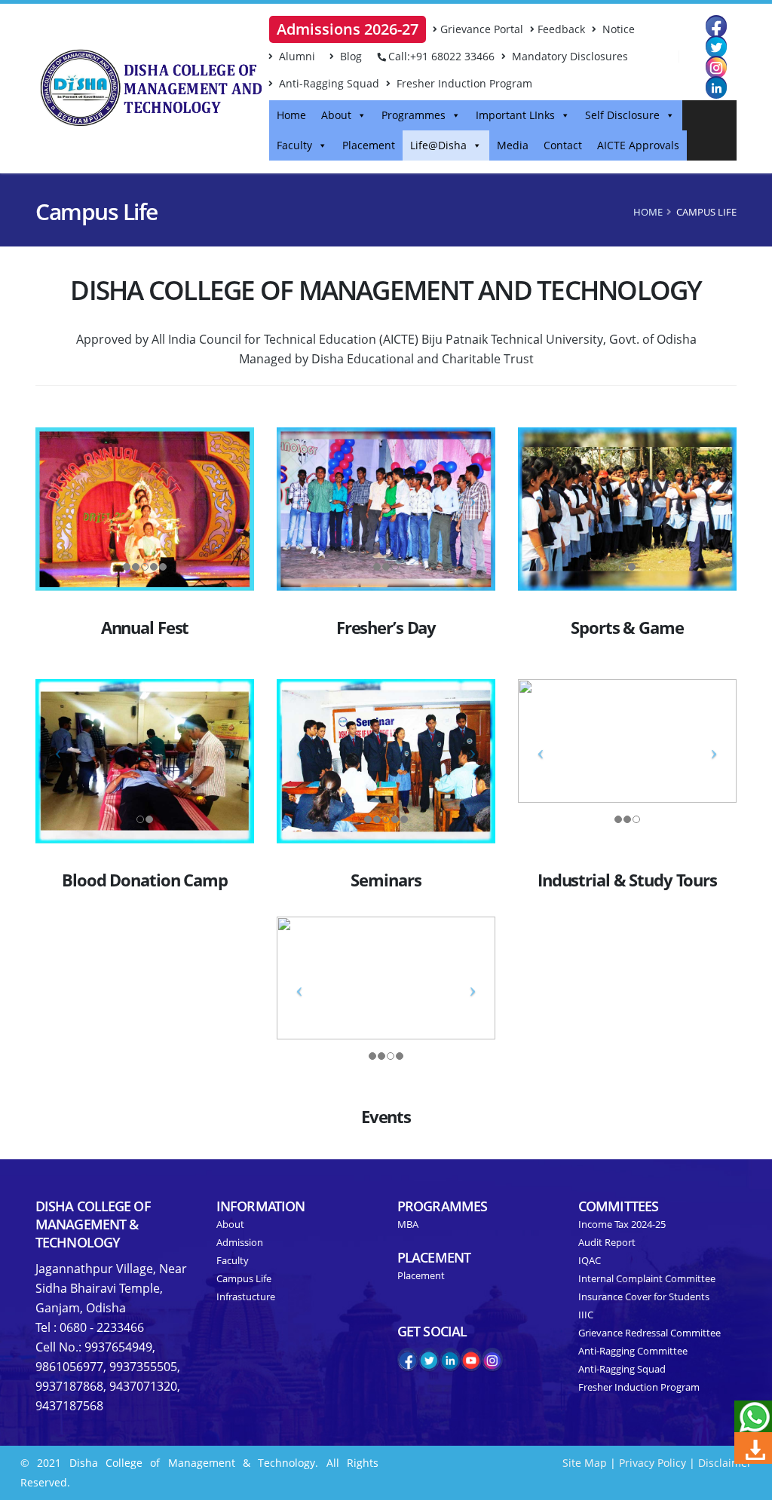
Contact (563, 145)
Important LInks (515, 115)
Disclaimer (725, 1463)
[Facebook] (716, 25)
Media (512, 145)
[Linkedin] (716, 86)
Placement (368, 145)
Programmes (413, 115)
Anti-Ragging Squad (327, 83)
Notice (617, 29)
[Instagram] (716, 66)
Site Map (584, 1463)
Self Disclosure (622, 115)
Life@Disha (438, 145)
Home (291, 115)
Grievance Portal (481, 29)
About (336, 115)
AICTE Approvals (638, 145)
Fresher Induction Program (463, 83)
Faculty (294, 145)
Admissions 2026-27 (347, 29)
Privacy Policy (652, 1463)
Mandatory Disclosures (568, 56)
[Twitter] (716, 46)
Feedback (561, 29)
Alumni (295, 56)
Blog (349, 56)
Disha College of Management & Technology (93, 1224)
